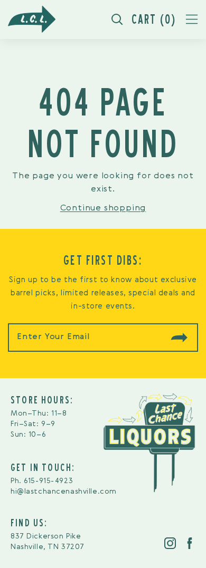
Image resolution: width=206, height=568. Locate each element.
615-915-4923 (48, 481)
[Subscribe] (179, 337)
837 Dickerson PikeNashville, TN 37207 (48, 542)
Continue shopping (103, 208)
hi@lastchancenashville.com (64, 491)
